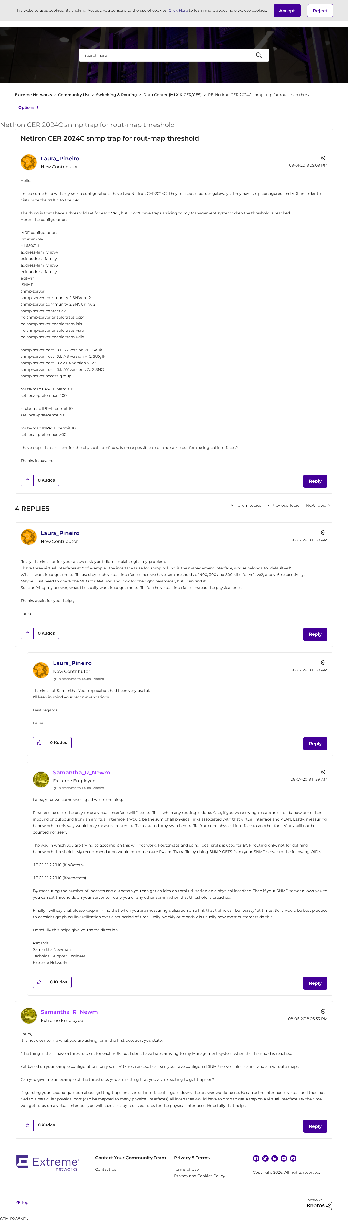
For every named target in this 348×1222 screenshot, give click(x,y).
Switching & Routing (116, 94)
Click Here (178, 10)
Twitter (265, 1158)
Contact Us (105, 1169)
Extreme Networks (33, 94)
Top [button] (24, 1202)
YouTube (284, 1158)
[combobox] (174, 55)
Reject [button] (320, 10)
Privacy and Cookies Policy (199, 1175)
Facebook (256, 1158)
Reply (315, 481)
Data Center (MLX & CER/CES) (172, 94)
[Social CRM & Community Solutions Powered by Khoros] (319, 1203)
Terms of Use (186, 1169)
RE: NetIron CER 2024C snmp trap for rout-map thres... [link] (259, 94)
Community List (74, 94)
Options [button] (26, 107)
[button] (287, 10)
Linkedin (274, 1158)
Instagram (293, 1158)
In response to (81, 679)
